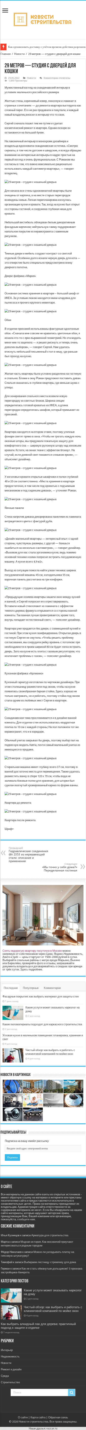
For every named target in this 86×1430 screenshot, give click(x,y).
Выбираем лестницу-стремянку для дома (50, 1262)
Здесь (24, 969)
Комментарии (52, 988)
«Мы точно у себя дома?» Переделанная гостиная (59, 867)
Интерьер (7, 1350)
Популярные (31, 988)
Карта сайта (38, 1417)
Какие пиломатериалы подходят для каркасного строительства (42, 1024)
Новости (19, 54)
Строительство (10, 1382)
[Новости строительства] (43, 19)
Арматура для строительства (49, 1235)
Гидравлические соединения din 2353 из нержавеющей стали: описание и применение (28, 855)
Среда (5, 1375)
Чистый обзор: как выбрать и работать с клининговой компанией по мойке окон (53, 1309)
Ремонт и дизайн (11, 1369)
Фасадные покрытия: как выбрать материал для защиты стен (41, 996)
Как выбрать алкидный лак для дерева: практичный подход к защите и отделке (38, 1326)
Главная (5, 54)
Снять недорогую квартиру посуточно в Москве (32, 950)
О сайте (23, 1417)
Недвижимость (10, 1356)
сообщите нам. (26, 1219)
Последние (11, 988)
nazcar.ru (51, 1428)
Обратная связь (58, 1417)
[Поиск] (71, 1392)
